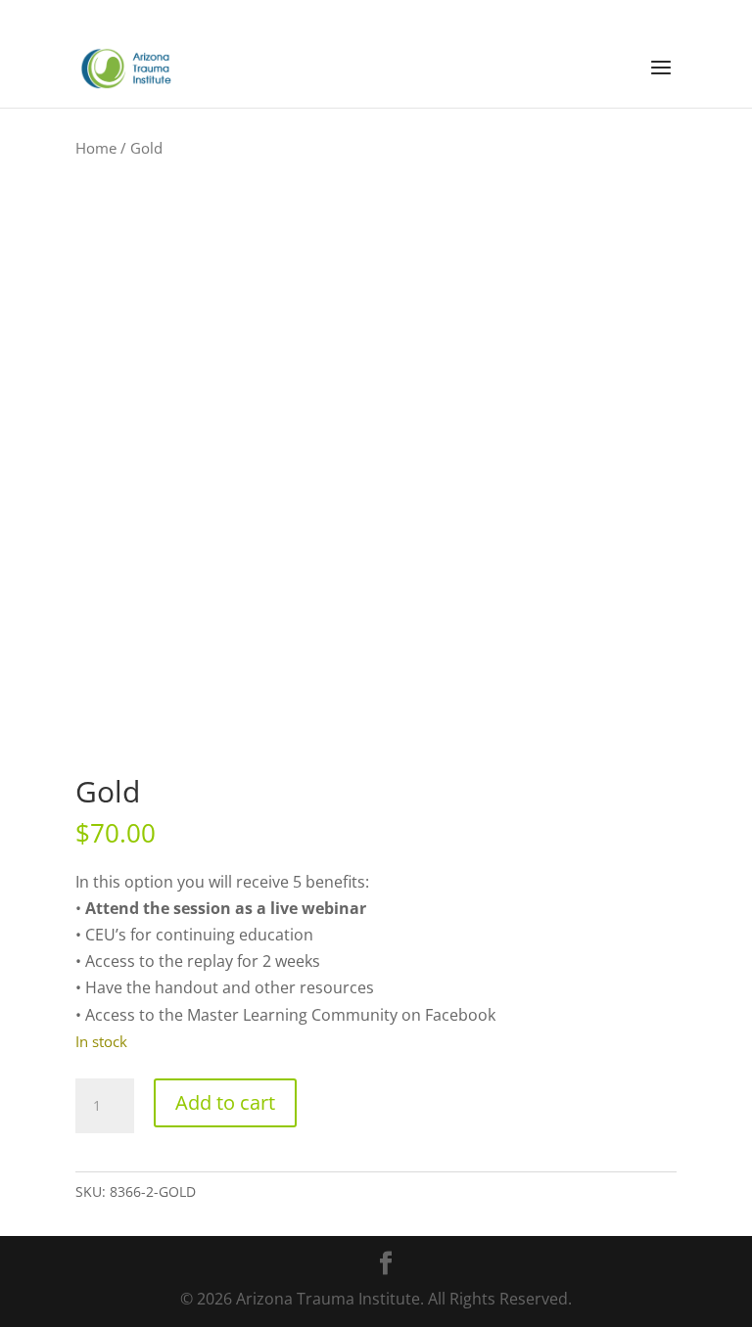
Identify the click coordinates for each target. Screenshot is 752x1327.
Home (96, 148)
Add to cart (225, 1102)
